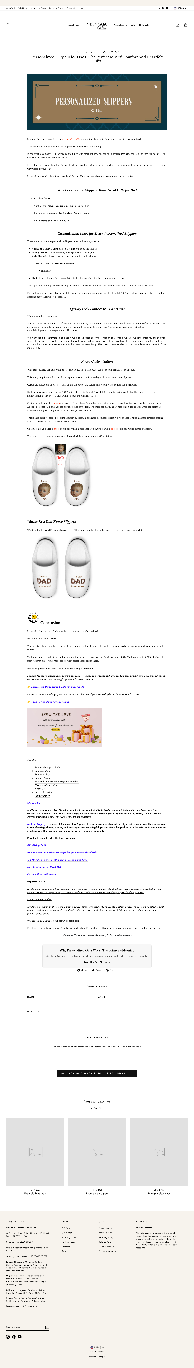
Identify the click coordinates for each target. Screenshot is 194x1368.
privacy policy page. (38, 913)
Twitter (42, 1290)
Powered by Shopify (97, 1356)
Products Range (73, 25)
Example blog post (35, 1193)
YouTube (29, 1293)
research (47, 657)
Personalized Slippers (81, 190)
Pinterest (20, 1293)
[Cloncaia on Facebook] (14, 1337)
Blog (81, 8)
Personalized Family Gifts (124, 25)
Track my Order (56, 8)
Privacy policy (105, 1228)
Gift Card (10, 8)
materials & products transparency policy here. (52, 330)
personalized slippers (86, 165)
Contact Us (71, 8)
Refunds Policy (42, 778)
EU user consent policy (109, 1251)
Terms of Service (127, 1046)
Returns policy (105, 1232)
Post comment (97, 1037)
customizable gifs (82, 51)
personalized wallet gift (112, 293)
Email (102, 997)
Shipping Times (38, 8)
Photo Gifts (144, 25)
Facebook (32, 1290)
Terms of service (106, 1246)
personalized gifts (98, 51)
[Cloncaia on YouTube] (20, 1337)
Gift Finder (23, 8)
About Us (39, 788)
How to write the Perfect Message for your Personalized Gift (62, 852)
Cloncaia (35, 889)
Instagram (21, 1290)
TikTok (38, 1293)
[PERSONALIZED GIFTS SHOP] (97, 3)
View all (97, 1108)
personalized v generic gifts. (119, 176)
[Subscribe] (47, 1327)
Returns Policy (42, 774)
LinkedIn (10, 1293)
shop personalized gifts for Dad (123, 154)
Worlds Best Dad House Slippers (51, 522)
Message (33, 1011)
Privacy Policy (108, 1046)
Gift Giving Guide (37, 845)
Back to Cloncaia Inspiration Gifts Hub (99, 1073)
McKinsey (49, 661)
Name (31, 997)
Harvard (59, 657)
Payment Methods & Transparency (21, 1306)
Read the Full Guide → (97, 962)
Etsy (44, 1293)
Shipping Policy (43, 771)
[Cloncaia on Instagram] (8, 1337)
